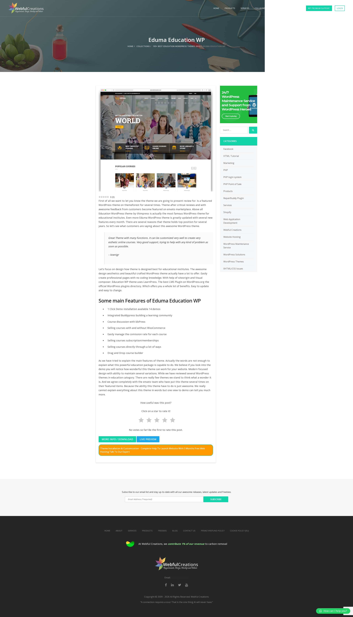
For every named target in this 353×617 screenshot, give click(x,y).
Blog (175, 530)
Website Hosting (232, 236)
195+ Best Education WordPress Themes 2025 (176, 46)
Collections (261, 8)
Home (216, 8)
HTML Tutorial (231, 156)
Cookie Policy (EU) (239, 530)
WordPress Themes (233, 261)
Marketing (228, 163)
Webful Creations (232, 229)
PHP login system (232, 177)
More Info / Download (117, 439)
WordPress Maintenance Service (236, 245)
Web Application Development (231, 221)
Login (340, 8)
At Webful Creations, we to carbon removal (182, 543)
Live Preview (148, 439)
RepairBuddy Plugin (233, 198)
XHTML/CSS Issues (233, 268)
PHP (225, 170)
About (119, 530)
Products (230, 8)
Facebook (228, 148)
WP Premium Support (319, 8)
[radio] (140, 420)
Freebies (277, 8)
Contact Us (294, 8)
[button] (333, 611)
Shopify (227, 212)
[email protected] (180, 577)
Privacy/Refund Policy (212, 530)
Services (245, 8)
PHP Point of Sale (232, 184)
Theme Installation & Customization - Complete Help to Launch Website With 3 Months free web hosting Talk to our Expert (152, 450)
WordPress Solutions (234, 254)
